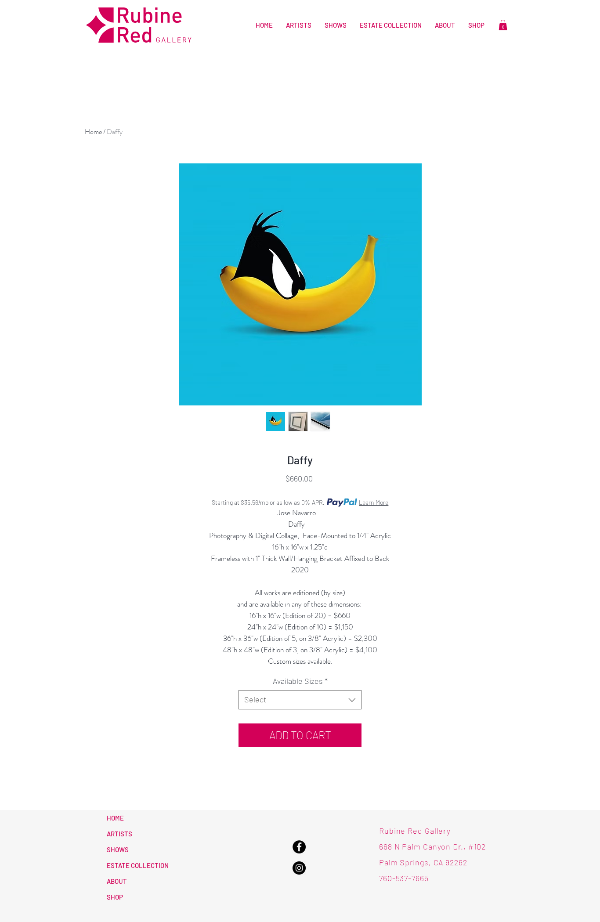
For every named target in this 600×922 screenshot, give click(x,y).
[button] (503, 25)
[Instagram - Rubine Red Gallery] (299, 868)
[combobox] (300, 699)
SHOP (115, 897)
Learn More (373, 502)
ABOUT (117, 881)
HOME (115, 818)
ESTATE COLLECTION (138, 865)
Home (93, 132)
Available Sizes (300, 681)
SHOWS (118, 849)
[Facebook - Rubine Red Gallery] (299, 846)
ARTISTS (119, 834)
